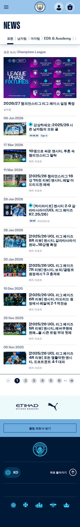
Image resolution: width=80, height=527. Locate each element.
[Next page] (71, 380)
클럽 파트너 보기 (40, 428)
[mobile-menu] (6, 7)
